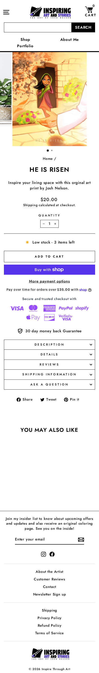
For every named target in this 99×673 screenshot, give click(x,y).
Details (49, 354)
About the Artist (49, 571)
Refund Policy (49, 625)
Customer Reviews (49, 579)
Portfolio (25, 46)
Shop (25, 39)
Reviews (50, 364)
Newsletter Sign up (49, 594)
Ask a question (49, 384)
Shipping (30, 205)
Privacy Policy (50, 617)
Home (48, 158)
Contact (49, 586)
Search (83, 27)
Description (49, 344)
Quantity (49, 215)
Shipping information (49, 374)
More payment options (49, 281)
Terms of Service (49, 633)
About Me (69, 39)
